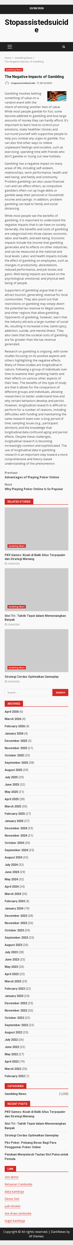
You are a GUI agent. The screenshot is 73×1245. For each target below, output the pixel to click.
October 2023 (14, 930)
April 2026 (12, 711)
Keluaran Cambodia (18, 1184)
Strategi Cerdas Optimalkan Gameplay (36, 650)
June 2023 (12, 959)
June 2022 (12, 1047)
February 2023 (15, 988)
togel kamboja (15, 1221)
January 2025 (14, 821)
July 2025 (11, 777)
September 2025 (16, 762)
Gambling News (14, 69)
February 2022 (15, 1076)
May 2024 (11, 879)
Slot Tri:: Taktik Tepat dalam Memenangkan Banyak (36, 589)
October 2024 (14, 843)
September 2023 (16, 937)
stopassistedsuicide (22, 83)
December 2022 (16, 1003)
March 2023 (13, 981)
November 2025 (16, 748)
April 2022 (12, 1061)
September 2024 (16, 850)
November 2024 (16, 835)
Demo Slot (12, 1199)
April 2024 (12, 886)
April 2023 (12, 974)
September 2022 (16, 1025)
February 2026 (15, 726)
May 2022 (11, 1054)
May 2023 (11, 967)
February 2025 (15, 813)
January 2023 (14, 996)
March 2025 (13, 806)
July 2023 (11, 952)
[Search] (64, 46)
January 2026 (14, 733)
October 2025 (14, 755)
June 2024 (12, 872)
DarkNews (58, 1232)
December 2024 (16, 828)
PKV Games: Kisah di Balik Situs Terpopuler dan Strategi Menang (36, 528)
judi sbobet (12, 1206)
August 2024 (13, 857)
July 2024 (11, 865)
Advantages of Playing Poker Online (32, 475)
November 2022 (16, 1010)
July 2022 (11, 1039)
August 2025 (13, 770)
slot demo (12, 1177)
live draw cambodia (18, 1213)
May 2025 (11, 792)
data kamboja (14, 1191)
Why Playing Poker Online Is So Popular (34, 486)
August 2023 (13, 945)
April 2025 (12, 799)
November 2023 (16, 923)
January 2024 (14, 908)
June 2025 (12, 784)
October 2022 (14, 1018)
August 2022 (13, 1032)
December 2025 (16, 741)
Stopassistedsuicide (36, 26)
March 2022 (13, 1069)
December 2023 (16, 916)
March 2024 (13, 894)
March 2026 (13, 719)
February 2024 (15, 901)
